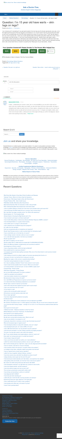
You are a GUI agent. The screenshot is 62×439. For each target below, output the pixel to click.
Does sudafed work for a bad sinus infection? (14, 250)
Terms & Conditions (7, 410)
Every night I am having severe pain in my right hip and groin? (18, 336)
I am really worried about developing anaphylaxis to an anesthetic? (20, 281)
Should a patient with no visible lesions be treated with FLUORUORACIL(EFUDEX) (23, 242)
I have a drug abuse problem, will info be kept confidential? (18, 248)
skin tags (10, 62)
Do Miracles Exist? (8, 298)
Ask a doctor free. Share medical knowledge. (33, 433)
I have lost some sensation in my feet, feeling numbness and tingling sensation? (23, 330)
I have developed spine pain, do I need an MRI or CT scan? (18, 326)
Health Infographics (7, 405)
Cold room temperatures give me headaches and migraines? (18, 229)
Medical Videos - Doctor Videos (9, 403)
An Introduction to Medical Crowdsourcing (12, 397)
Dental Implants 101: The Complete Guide (14, 214)
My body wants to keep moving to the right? (14, 278)
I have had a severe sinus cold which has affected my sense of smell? (20, 355)
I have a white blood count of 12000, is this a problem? (17, 381)
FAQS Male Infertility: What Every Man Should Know (16, 203)
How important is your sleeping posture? (13, 313)
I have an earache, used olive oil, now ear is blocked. (16, 345)
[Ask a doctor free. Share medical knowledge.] (15, 2)
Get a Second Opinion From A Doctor (11, 399)
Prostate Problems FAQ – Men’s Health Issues (15, 201)
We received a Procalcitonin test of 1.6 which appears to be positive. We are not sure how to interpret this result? (31, 302)
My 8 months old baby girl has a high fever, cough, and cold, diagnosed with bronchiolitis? (25, 343)
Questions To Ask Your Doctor (9, 400)
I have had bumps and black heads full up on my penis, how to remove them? (22, 210)
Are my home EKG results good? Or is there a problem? (17, 272)
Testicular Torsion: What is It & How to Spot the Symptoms (18, 197)
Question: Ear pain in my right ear (11, 67)
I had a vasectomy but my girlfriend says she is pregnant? (17, 225)
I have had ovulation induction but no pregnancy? (15, 276)
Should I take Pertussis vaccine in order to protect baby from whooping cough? (22, 231)
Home (4, 18)
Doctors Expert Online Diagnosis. (31, 10)
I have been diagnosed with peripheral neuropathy (16, 297)
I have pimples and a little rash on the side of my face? (17, 383)
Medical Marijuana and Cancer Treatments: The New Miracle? (18, 311)
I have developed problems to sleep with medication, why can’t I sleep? (21, 325)
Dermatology (25, 18)
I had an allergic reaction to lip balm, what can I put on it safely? (19, 235)
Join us (7, 141)
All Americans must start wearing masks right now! (16, 293)
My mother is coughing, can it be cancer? (14, 240)
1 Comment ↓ (17, 28)
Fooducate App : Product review (11, 268)
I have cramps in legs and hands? (12, 338)
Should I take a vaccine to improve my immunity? (15, 283)
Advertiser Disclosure (7, 411)
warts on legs (16, 62)
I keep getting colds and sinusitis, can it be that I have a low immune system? (22, 360)
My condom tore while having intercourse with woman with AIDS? (19, 362)
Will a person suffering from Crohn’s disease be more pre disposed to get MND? (23, 300)
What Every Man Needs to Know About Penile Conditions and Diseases (21, 195)
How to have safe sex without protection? (13, 315)
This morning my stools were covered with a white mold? (17, 370)
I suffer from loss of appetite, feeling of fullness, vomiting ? (18, 353)
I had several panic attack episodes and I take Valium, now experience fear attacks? (24, 359)
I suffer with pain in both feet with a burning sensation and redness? (20, 377)
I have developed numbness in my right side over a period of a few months (21, 364)
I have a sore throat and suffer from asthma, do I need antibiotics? (19, 340)
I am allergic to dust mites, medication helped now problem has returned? (21, 349)
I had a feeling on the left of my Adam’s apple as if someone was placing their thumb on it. (25, 255)
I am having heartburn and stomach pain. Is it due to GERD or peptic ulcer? (22, 266)
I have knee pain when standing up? (12, 376)
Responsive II (25, 434)
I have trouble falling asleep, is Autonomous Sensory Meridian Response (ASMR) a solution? (26, 220)
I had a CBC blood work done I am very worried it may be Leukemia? (20, 328)
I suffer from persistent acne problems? (13, 274)
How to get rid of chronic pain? (11, 308)
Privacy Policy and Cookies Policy (10, 413)
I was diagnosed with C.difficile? (11, 374)
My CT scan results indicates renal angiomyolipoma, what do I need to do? (21, 334)
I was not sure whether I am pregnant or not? (14, 319)
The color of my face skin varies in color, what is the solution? (18, 332)
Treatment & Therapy (7, 396)
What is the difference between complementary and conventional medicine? (22, 244)
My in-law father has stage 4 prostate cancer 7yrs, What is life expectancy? (22, 212)
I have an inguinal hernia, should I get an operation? (16, 351)
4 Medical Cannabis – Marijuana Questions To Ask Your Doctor (19, 309)
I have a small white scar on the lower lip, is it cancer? (16, 233)
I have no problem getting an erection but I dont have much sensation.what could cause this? (26, 208)
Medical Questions (14, 18)
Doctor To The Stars (7, 406)
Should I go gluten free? (9, 238)
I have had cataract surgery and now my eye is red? (16, 368)
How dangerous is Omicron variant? (12, 246)
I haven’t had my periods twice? (11, 385)
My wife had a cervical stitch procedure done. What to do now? (19, 317)
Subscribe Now (9, 421)
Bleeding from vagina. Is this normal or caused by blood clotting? (19, 259)
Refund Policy (5, 414)
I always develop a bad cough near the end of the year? (17, 357)
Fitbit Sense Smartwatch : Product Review (14, 270)
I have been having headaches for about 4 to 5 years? (17, 261)
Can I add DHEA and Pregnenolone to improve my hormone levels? (20, 280)
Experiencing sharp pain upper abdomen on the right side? (18, 379)
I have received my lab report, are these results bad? (16, 218)
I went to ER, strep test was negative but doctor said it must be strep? (20, 285)
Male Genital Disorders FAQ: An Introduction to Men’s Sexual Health (20, 204)
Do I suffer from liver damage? (11, 227)
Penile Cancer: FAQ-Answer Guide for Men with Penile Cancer (19, 199)
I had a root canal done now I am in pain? (14, 287)
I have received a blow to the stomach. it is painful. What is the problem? (21, 347)
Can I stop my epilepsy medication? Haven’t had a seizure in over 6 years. (21, 263)
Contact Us (5, 408)
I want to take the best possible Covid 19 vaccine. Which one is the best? (21, 264)
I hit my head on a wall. (9, 289)
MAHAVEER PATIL (14, 102)
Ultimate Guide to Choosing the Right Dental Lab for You (17, 216)
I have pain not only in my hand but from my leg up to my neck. (19, 257)
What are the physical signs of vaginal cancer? (15, 323)
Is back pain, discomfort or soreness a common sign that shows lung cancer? (22, 321)
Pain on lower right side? (10, 295)
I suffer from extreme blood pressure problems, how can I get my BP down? (22, 342)
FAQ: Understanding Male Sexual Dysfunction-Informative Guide (19, 206)
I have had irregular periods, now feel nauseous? (15, 366)
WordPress (37, 434)
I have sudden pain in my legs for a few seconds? (15, 223)
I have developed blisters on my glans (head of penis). (17, 221)
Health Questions (6, 402)
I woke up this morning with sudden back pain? (15, 291)
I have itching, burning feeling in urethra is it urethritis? (17, 372)
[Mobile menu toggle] (56, 14)
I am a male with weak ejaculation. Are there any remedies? (18, 237)
